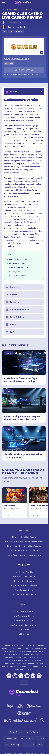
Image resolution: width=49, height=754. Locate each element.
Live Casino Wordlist (24, 572)
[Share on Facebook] (10, 31)
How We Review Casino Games (24, 625)
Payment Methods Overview (24, 585)
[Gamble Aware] (20, 720)
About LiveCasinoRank (24, 611)
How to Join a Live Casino (24, 537)
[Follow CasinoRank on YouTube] (27, 675)
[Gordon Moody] (24, 713)
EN (23, 682)
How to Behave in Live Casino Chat (24, 550)
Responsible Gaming (24, 581)
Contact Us (24, 633)
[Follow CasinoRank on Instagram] (14, 675)
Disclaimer (24, 629)
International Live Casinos (24, 594)
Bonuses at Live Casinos (24, 576)
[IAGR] (10, 706)
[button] (24, 91)
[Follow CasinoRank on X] (20, 675)
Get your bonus (24, 69)
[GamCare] (33, 706)
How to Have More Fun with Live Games (24, 541)
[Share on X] (4, 31)
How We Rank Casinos (24, 620)
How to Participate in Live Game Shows (24, 555)
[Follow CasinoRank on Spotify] (33, 675)
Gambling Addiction (24, 590)
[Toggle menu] (3, 3)
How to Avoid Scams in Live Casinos (24, 546)
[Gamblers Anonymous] (20, 706)
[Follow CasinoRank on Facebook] (8, 675)
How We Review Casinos (24, 616)
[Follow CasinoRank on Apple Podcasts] (39, 675)
